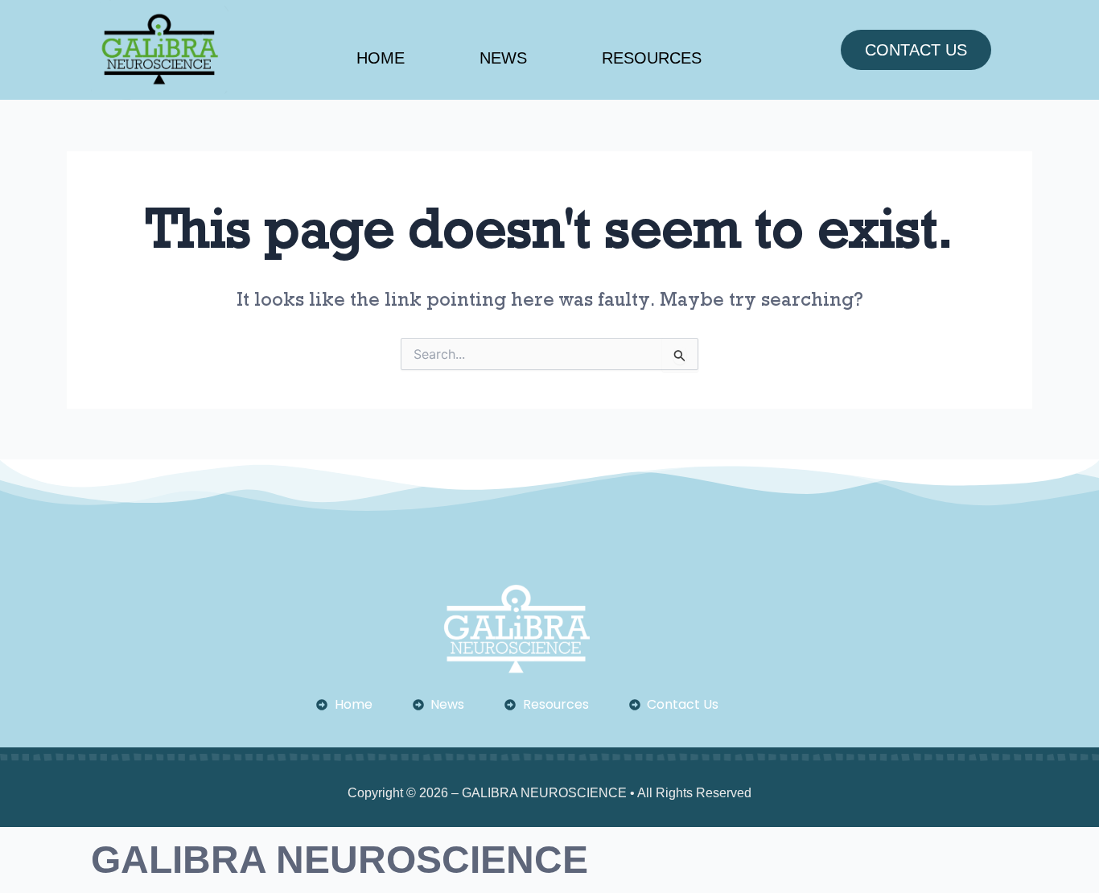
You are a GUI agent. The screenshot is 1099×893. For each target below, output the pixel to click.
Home (380, 58)
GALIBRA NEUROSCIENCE (339, 859)
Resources (652, 58)
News (503, 58)
